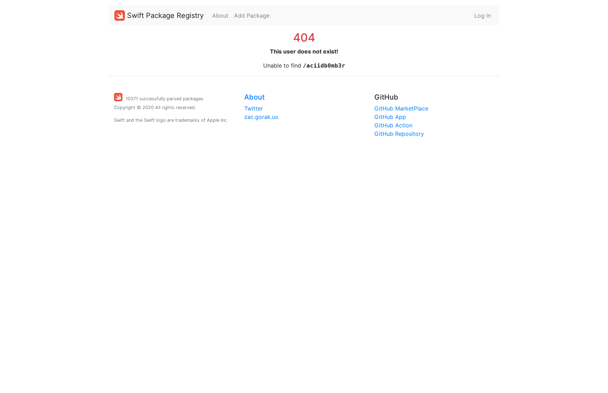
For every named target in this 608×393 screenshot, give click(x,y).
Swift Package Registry (164, 15)
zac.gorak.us (261, 116)
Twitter (253, 108)
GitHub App (390, 116)
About (220, 15)
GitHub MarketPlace (401, 108)
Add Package (252, 15)
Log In (482, 15)
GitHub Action (393, 125)
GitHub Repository (399, 133)
